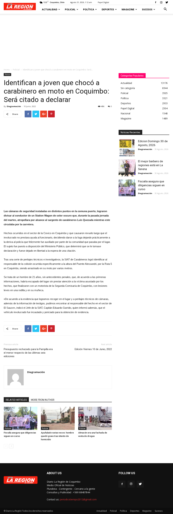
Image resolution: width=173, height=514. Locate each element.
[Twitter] (166, 2)
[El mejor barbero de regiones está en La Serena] (127, 167)
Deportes (108, 9)
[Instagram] (161, 2)
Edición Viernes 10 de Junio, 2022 (93, 349)
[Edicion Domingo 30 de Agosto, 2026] (127, 147)
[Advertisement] (86, 39)
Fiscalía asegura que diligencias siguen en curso (151, 185)
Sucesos (147, 9)
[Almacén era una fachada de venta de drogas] (95, 418)
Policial (70, 9)
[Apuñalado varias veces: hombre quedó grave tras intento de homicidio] (58, 418)
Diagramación (14, 106)
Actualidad (49, 9)
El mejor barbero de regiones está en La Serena (150, 165)
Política (88, 9)
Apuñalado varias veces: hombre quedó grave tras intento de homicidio (57, 436)
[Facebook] (155, 2)
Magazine (128, 9)
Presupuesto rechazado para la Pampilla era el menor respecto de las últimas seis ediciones (28, 353)
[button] (165, 9)
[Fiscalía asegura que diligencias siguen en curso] (20, 418)
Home (7, 69)
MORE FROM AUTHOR (42, 400)
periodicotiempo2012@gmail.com (78, 499)
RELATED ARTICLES (16, 400)
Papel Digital (103, 2)
